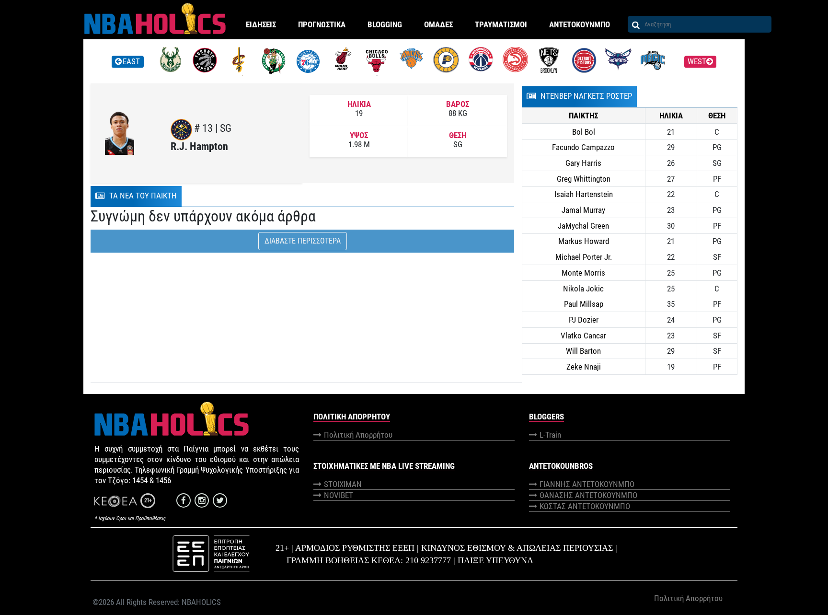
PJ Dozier (583, 320)
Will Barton (583, 351)
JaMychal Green (583, 226)
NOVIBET (338, 495)
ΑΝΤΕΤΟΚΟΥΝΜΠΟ (579, 24)
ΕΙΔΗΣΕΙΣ (261, 24)
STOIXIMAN (343, 484)
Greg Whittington (583, 179)
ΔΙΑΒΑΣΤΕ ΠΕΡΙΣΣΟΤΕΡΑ (302, 240)
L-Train (550, 435)
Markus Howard (583, 241)
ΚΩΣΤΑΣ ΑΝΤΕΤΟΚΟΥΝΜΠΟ (585, 506)
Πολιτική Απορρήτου (358, 435)
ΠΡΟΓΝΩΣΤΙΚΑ (321, 24)
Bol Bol (583, 132)
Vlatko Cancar (583, 335)
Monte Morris (583, 273)
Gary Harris (583, 163)
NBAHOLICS (201, 602)
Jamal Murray (583, 210)
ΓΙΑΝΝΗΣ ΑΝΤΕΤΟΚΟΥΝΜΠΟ (587, 484)
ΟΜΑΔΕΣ (438, 24)
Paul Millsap (583, 304)
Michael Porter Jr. (583, 257)
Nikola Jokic (583, 288)
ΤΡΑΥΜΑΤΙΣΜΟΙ (501, 24)
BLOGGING (385, 24)
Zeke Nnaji (583, 366)
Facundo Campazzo (583, 147)
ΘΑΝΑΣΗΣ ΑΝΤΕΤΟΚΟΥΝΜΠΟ (588, 495)
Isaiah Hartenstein (583, 194)
